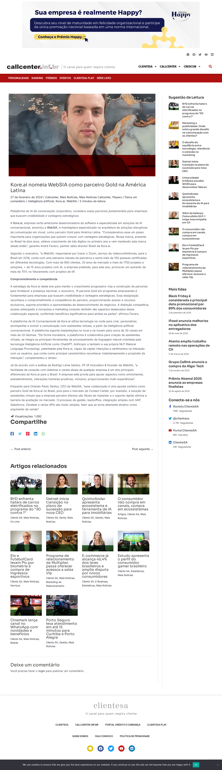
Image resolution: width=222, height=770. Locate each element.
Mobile (14, 642)
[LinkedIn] (35, 433)
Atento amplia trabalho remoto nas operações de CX (189, 345)
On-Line (14, 521)
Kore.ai (60, 201)
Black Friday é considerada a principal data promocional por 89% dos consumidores (188, 302)
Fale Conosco (104, 736)
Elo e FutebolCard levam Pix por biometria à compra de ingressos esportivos (22, 566)
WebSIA (72, 201)
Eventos (65, 78)
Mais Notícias (69, 197)
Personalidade (18, 78)
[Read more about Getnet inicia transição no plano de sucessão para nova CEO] (62, 484)
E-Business (101, 581)
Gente (62, 517)
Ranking (37, 78)
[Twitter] (20, 433)
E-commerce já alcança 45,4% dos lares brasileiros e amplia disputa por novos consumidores (95, 566)
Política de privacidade (135, 736)
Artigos (122, 514)
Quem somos (80, 736)
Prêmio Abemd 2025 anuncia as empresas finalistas (186, 383)
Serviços (15, 585)
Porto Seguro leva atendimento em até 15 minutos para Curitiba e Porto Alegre (61, 629)
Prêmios (51, 78)
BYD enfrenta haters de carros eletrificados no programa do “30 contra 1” (25, 506)
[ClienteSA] (170, 442)
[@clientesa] (170, 418)
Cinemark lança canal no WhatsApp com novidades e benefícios (24, 627)
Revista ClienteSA (186, 406)
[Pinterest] (27, 433)
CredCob (190, 66)
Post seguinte (142, 449)
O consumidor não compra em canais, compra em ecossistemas (133, 504)
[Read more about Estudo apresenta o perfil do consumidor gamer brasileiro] (133, 540)
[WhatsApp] (43, 433)
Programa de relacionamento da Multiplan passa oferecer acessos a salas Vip (60, 564)
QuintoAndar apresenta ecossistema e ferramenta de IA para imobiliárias (97, 506)
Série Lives (104, 78)
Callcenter (168, 66)
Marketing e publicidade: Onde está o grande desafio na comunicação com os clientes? (195, 129)
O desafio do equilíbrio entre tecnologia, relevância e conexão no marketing (196, 149)
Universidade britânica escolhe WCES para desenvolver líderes (194, 182)
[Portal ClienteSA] (170, 430)
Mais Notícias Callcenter (95, 197)
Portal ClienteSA (185, 430)
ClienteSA (145, 66)
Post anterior (21, 449)
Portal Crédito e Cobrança (122, 724)
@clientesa (181, 418)
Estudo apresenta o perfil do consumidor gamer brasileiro (133, 561)
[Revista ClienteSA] (170, 406)
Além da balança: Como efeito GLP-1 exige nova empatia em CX (194, 218)
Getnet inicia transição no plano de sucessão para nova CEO (59, 506)
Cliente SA (16, 517)
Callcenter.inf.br (86, 724)
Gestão (99, 517)
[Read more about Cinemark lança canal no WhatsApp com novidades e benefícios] (26, 605)
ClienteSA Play (84, 78)
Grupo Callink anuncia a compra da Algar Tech (188, 364)
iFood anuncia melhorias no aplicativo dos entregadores (188, 325)
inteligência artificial (41, 201)
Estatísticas (88, 585)
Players (117, 197)
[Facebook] (12, 433)
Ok (196, 764)
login (42, 671)
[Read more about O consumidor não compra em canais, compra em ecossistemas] (133, 484)
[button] (210, 66)
